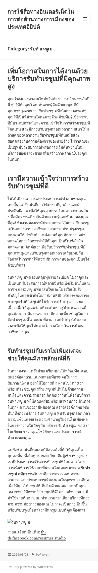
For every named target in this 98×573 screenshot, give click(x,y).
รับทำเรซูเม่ (43, 554)
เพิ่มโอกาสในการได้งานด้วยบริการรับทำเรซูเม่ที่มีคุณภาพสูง (49, 78)
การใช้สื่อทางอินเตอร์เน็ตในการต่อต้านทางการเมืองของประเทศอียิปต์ (41, 19)
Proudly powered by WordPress (30, 567)
